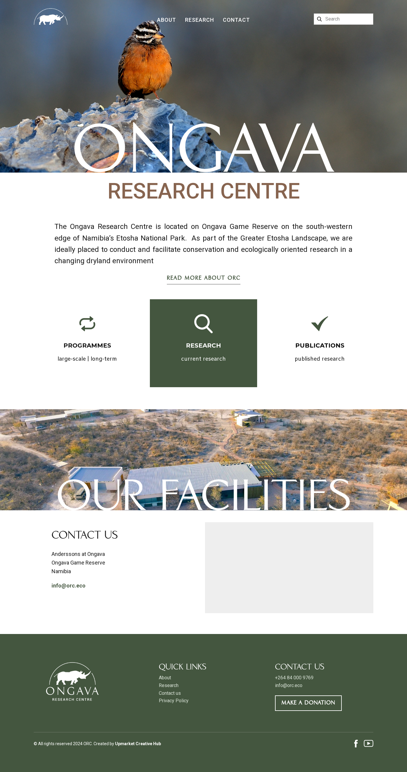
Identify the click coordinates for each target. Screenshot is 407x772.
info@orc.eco (288, 685)
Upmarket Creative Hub (138, 743)
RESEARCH (203, 345)
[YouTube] (368, 743)
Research (199, 20)
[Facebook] (356, 743)
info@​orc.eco (69, 585)
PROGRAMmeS (87, 345)
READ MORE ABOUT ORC (203, 278)
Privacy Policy (174, 700)
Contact (236, 20)
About (166, 20)
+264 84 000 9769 (294, 677)
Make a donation (308, 703)
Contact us (170, 693)
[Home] (51, 12)
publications (319, 345)
